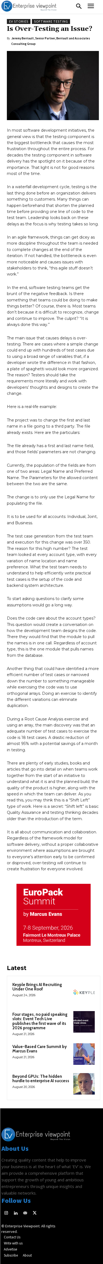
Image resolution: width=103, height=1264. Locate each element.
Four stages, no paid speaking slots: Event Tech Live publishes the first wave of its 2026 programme (40, 1021)
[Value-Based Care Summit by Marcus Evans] (84, 1054)
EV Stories (18, 21)
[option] (53, 918)
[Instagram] (6, 1213)
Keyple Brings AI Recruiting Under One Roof (37, 987)
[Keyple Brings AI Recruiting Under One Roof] (84, 992)
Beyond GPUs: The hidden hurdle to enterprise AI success (40, 1079)
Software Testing (51, 21)
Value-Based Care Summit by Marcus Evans (39, 1049)
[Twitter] (35, 1213)
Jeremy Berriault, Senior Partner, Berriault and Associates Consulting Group (50, 41)
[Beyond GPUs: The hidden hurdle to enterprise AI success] (84, 1084)
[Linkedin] (16, 1213)
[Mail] (25, 1213)
